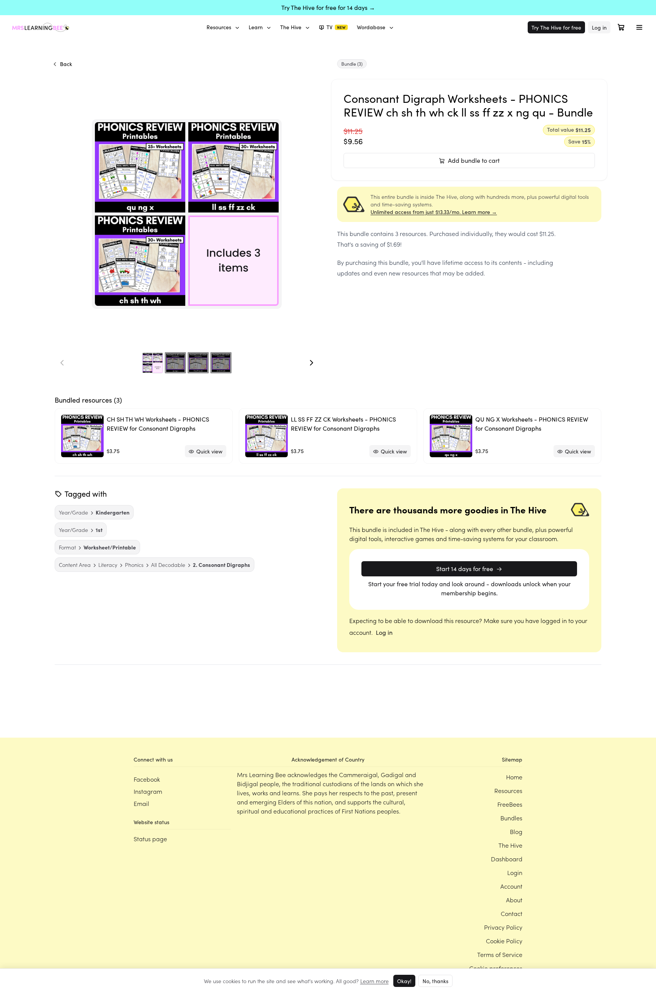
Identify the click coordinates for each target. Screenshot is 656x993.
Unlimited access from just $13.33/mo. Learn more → (434, 212)
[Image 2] (175, 362)
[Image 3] (198, 362)
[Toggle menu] (639, 27)
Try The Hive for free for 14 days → (328, 7)
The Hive (290, 27)
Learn (256, 27)
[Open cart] (621, 27)
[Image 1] (152, 362)
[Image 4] (221, 362)
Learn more (374, 981)
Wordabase (371, 27)
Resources (219, 27)
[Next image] (311, 362)
